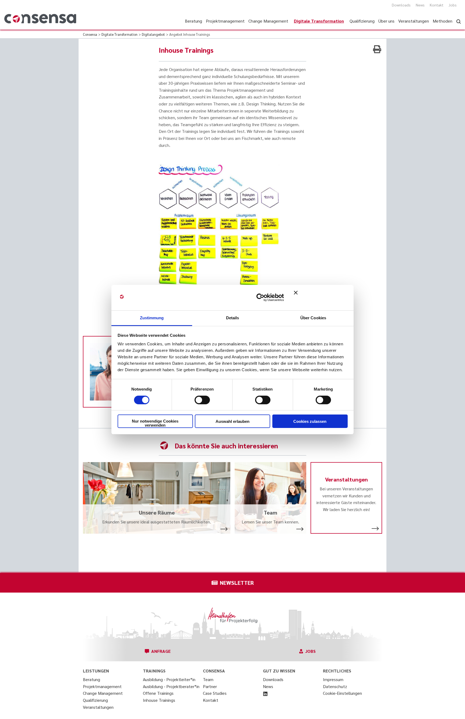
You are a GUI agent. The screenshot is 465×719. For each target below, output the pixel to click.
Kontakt (436, 4)
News (420, 4)
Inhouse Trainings (159, 700)
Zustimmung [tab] (152, 317)
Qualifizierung (95, 700)
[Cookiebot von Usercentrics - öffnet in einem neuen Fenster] (260, 297)
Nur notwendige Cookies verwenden (155, 423)
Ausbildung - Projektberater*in (171, 686)
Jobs (453, 4)
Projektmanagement (102, 686)
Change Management (103, 693)
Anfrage (161, 651)
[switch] (202, 400)
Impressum (333, 679)
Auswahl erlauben (232, 421)
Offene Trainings (158, 693)
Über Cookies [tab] (313, 317)
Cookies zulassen (309, 421)
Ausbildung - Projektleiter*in (169, 679)
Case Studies (215, 693)
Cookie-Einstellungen (342, 693)
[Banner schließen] (321, 297)
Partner (210, 686)
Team (208, 679)
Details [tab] (232, 317)
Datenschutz (335, 686)
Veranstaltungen (98, 707)
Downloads (401, 4)
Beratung (91, 679)
